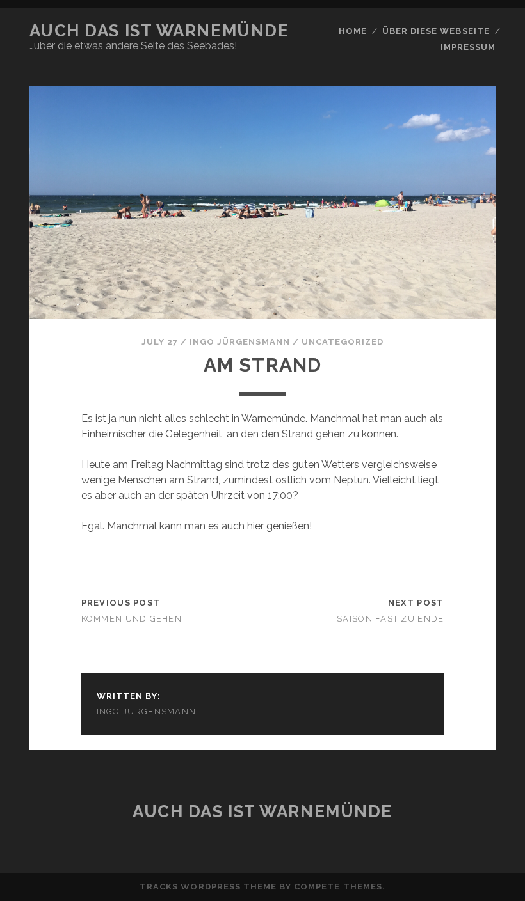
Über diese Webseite (436, 31)
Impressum (468, 47)
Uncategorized (343, 342)
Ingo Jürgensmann (240, 342)
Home (353, 31)
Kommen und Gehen (131, 618)
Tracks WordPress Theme (208, 886)
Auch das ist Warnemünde (159, 30)
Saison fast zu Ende (390, 618)
